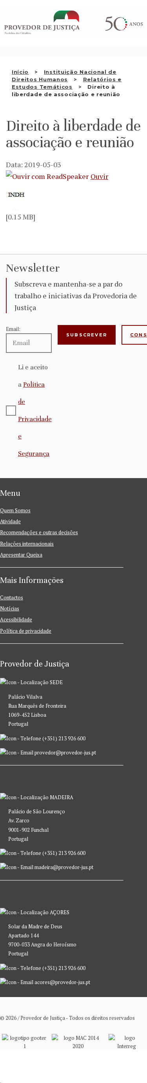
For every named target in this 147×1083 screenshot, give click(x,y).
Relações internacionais (27, 543)
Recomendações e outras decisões (39, 532)
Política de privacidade (25, 630)
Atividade (10, 521)
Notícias (9, 608)
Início (20, 72)
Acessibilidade (16, 619)
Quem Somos (15, 510)
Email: (13, 328)
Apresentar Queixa (21, 554)
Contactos (11, 597)
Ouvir (99, 176)
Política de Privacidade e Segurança (35, 419)
